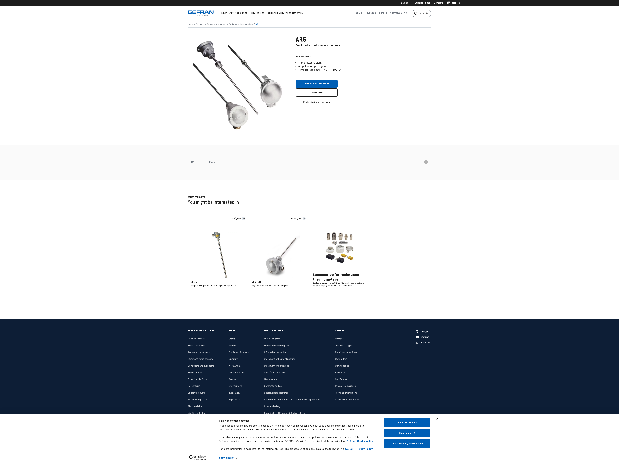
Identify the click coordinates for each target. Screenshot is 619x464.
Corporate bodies (273, 386)
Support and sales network (285, 13)
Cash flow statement (274, 372)
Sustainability (398, 13)
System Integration (197, 399)
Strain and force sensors (200, 359)
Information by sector (275, 352)
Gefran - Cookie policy (360, 441)
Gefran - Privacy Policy (359, 448)
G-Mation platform (197, 379)
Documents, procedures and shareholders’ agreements (292, 399)
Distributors (341, 359)
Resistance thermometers (241, 24)
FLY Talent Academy (239, 352)
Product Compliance (345, 386)
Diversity (233, 359)
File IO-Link (341, 372)
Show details (226, 457)
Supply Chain (235, 399)
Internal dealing (272, 406)
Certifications (342, 365)
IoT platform (194, 386)
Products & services (234, 13)
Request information (317, 83)
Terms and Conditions (346, 392)
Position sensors (196, 338)
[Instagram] (458, 2)
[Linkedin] (447, 2)
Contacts (438, 2)
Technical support (344, 345)
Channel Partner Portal (347, 399)
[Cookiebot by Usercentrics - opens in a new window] (197, 457)
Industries (257, 13)
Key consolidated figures (276, 345)
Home (190, 24)
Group (359, 13)
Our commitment (237, 372)
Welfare (232, 345)
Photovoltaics (195, 406)
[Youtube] (453, 3)
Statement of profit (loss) (277, 365)
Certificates (341, 379)
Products (200, 24)
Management (271, 379)
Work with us (235, 365)
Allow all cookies (407, 422)
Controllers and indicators (201, 365)
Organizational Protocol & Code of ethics (284, 413)
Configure (317, 92)
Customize (405, 433)
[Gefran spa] (201, 13)
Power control (195, 372)
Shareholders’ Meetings (276, 392)
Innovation (234, 392)
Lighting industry (196, 413)
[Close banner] (437, 419)
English (404, 2)
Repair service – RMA (346, 352)
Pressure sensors (197, 345)
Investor (371, 13)
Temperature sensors (216, 24)
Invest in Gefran (272, 338)
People (383, 13)
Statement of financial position (279, 359)
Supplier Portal (422, 2)
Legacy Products (196, 392)
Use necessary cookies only (407, 443)
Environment (235, 386)
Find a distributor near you (316, 102)
